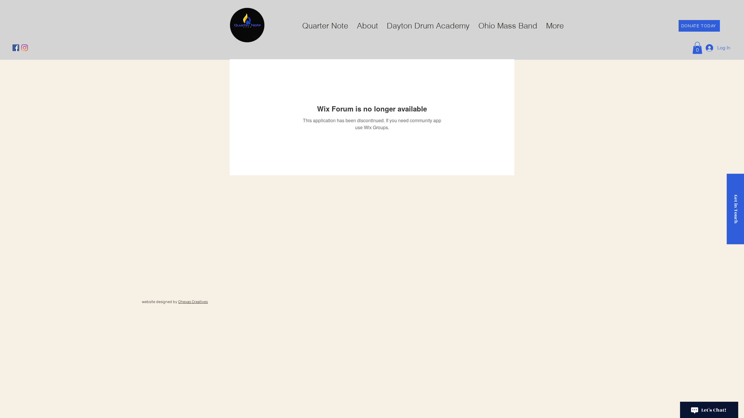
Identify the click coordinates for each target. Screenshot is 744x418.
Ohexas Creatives (193, 302)
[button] (697, 48)
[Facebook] (15, 47)
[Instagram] (24, 47)
